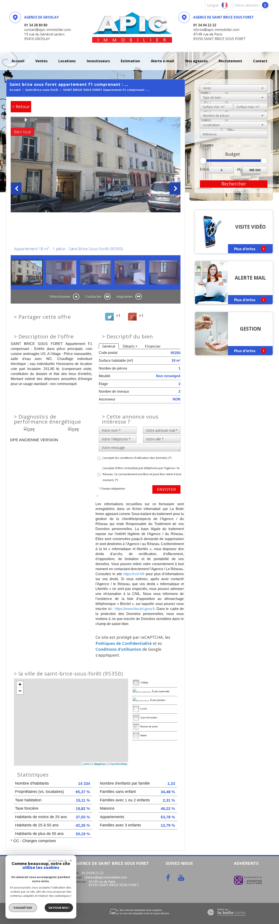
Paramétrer (23, 908)
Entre (204, 169)
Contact (260, 61)
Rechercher (233, 184)
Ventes (41, 61)
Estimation (130, 61)
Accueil (18, 61)
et (238, 169)
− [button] (20, 691)
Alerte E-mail (162, 61)
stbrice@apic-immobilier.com (106, 877)
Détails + (130, 346)
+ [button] (20, 684)
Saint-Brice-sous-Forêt (41, 89)
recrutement (230, 61)
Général (108, 346)
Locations (67, 61)
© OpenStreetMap (117, 763)
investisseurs (98, 61)
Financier (153, 346)
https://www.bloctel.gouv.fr (135, 609)
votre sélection (247, 5)
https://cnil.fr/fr (134, 574)
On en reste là (57, 861)
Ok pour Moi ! (58, 908)
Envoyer (166, 489)
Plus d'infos (249, 248)
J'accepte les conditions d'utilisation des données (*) (137, 458)
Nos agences (196, 61)
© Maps (99, 763)
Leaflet (86, 763)
